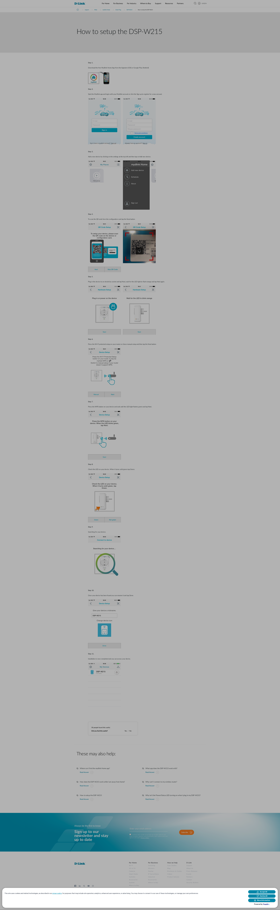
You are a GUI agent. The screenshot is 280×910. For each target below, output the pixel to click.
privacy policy (57, 893)
